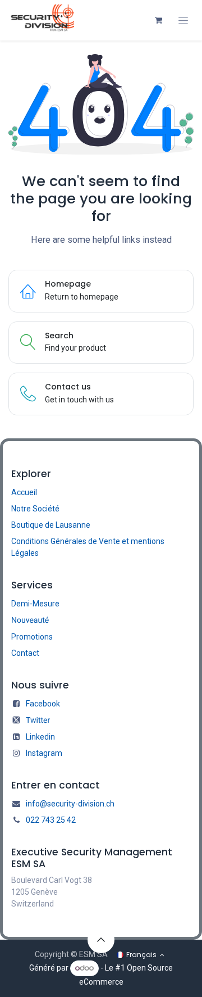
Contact (25, 653)
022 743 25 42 (51, 819)
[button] (101, 939)
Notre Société (35, 508)
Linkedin (40, 736)
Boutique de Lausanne (50, 524)
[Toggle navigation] (183, 20)
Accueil (24, 492)
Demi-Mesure (35, 603)
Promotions (32, 636)
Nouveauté (30, 620)
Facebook (43, 703)
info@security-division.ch (70, 803)
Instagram (44, 753)
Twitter (38, 720)
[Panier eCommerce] (158, 20)
